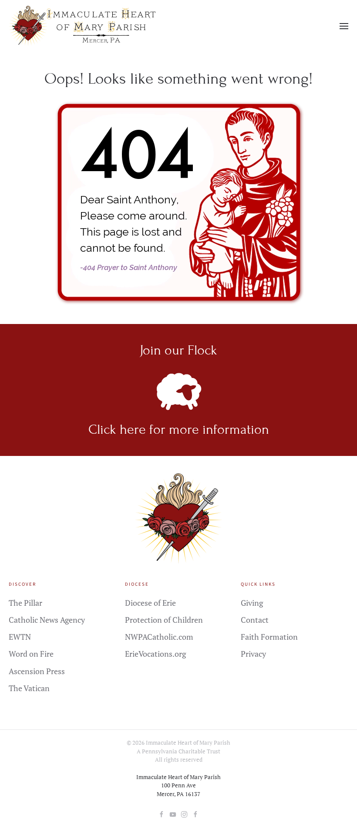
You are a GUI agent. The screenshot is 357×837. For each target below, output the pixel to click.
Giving (252, 602)
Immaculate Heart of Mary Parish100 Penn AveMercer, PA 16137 (178, 785)
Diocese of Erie (150, 602)
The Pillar (25, 602)
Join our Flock (178, 350)
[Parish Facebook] (161, 813)
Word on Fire (31, 653)
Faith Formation (269, 636)
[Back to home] (84, 26)
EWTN (20, 636)
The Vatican (29, 688)
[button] (344, 26)
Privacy (253, 653)
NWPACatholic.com (159, 636)
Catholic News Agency (47, 619)
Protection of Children (164, 619)
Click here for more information (178, 429)
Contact (255, 619)
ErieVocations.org (155, 653)
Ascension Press (37, 671)
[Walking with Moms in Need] (195, 813)
